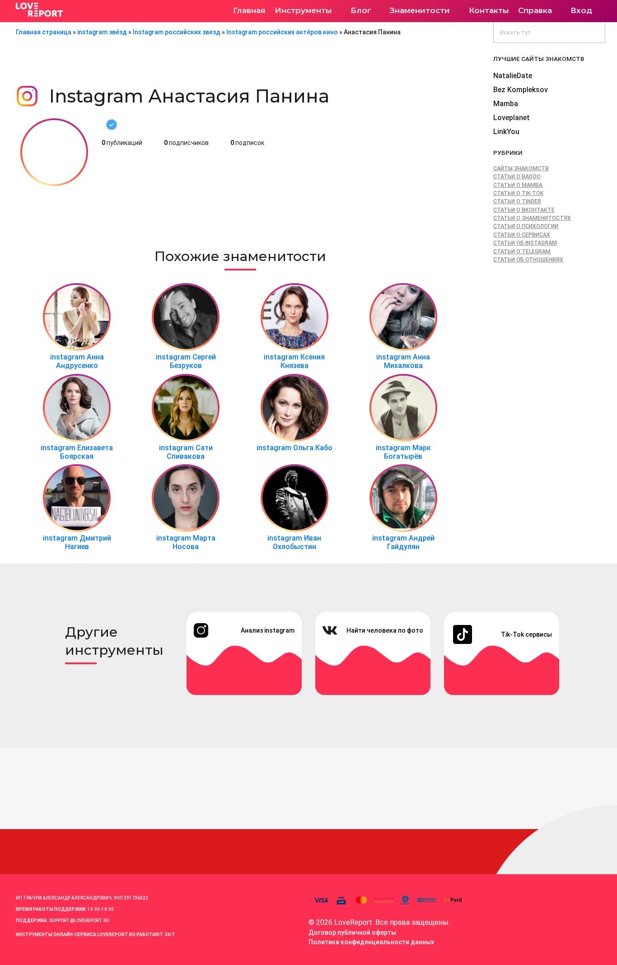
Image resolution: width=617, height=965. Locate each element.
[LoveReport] (95, 10)
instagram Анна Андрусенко (77, 361)
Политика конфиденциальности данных (371, 942)
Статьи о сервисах (521, 235)
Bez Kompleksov (520, 89)
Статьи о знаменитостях (532, 218)
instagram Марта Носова (185, 542)
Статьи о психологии (525, 226)
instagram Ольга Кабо (294, 447)
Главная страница (43, 32)
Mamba (505, 103)
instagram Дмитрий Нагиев (77, 542)
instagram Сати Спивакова (186, 452)
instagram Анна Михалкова (403, 361)
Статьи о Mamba (517, 185)
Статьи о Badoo (517, 176)
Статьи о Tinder (517, 201)
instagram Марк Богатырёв (403, 452)
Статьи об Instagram (525, 243)
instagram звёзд (102, 32)
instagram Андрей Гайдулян (403, 542)
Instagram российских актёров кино (282, 32)
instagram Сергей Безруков (186, 361)
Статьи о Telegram (522, 251)
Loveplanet (511, 117)
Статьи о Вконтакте (524, 210)
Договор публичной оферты (352, 932)
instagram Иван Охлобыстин (294, 542)
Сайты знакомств (521, 168)
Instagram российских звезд (176, 32)
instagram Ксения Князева (294, 361)
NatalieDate (512, 75)
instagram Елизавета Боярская (77, 452)
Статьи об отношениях (528, 259)
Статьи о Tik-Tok (518, 193)
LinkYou (506, 131)
